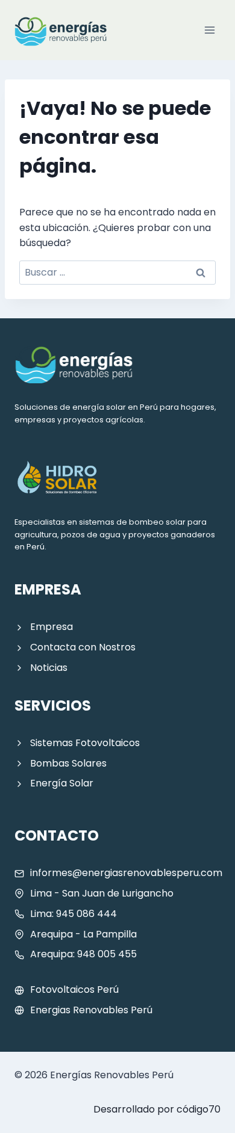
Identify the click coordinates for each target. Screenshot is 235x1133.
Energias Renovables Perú (91, 1010)
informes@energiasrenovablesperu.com (126, 873)
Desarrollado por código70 (157, 1109)
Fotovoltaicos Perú (74, 989)
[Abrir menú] (209, 29)
